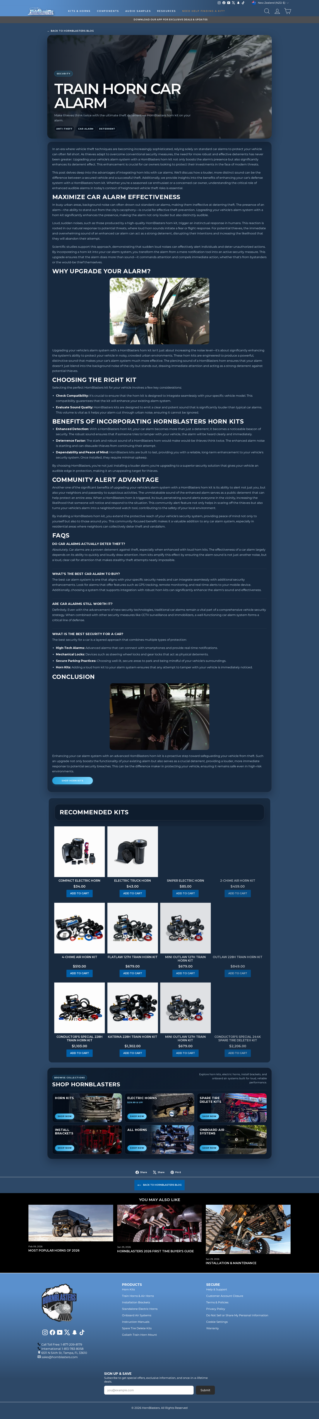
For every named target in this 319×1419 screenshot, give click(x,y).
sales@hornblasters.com (60, 1357)
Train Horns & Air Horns (138, 1296)
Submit (205, 1390)
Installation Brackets (136, 1302)
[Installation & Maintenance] (248, 1229)
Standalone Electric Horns (139, 1309)
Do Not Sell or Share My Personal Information (237, 1315)
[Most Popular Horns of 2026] (70, 1223)
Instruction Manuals (135, 1322)
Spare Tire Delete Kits (137, 1328)
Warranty (212, 1328)
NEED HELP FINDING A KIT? (203, 11)
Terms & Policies (217, 1302)
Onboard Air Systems (136, 1315)
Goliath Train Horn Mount (139, 1334)
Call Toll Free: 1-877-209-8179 (61, 1344)
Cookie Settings (217, 1322)
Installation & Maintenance (231, 1263)
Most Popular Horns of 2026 (54, 1250)
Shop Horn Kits (72, 780)
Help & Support (216, 1289)
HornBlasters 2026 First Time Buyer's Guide (155, 1251)
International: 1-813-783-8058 (62, 1349)
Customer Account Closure (224, 1296)
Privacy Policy (215, 1309)
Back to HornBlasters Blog (70, 30)
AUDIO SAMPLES (138, 11)
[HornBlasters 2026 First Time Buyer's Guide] (159, 1223)
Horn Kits (128, 1289)
